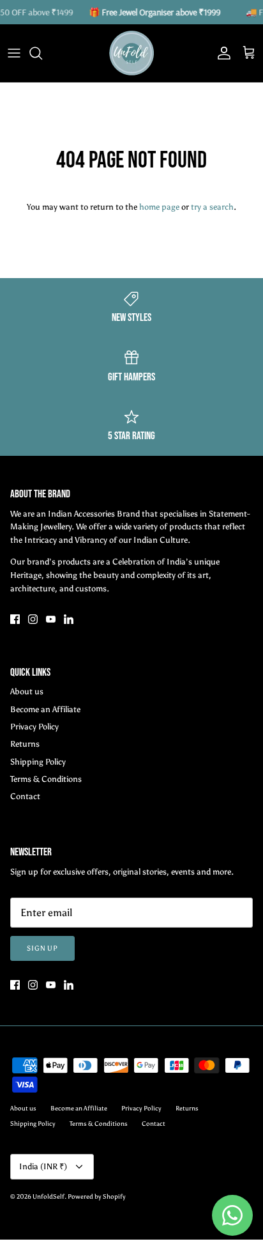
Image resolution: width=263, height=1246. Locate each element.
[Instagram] (33, 619)
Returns (25, 744)
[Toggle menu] (14, 53)
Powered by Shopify (97, 1197)
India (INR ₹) (43, 1166)
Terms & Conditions (46, 779)
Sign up (42, 948)
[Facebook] (15, 619)
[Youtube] (51, 619)
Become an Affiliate (45, 709)
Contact (25, 796)
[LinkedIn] (68, 619)
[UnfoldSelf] (131, 53)
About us (26, 691)
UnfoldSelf (48, 1197)
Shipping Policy (38, 762)
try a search (212, 207)
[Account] (221, 53)
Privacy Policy (34, 726)
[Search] (42, 53)
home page (159, 207)
